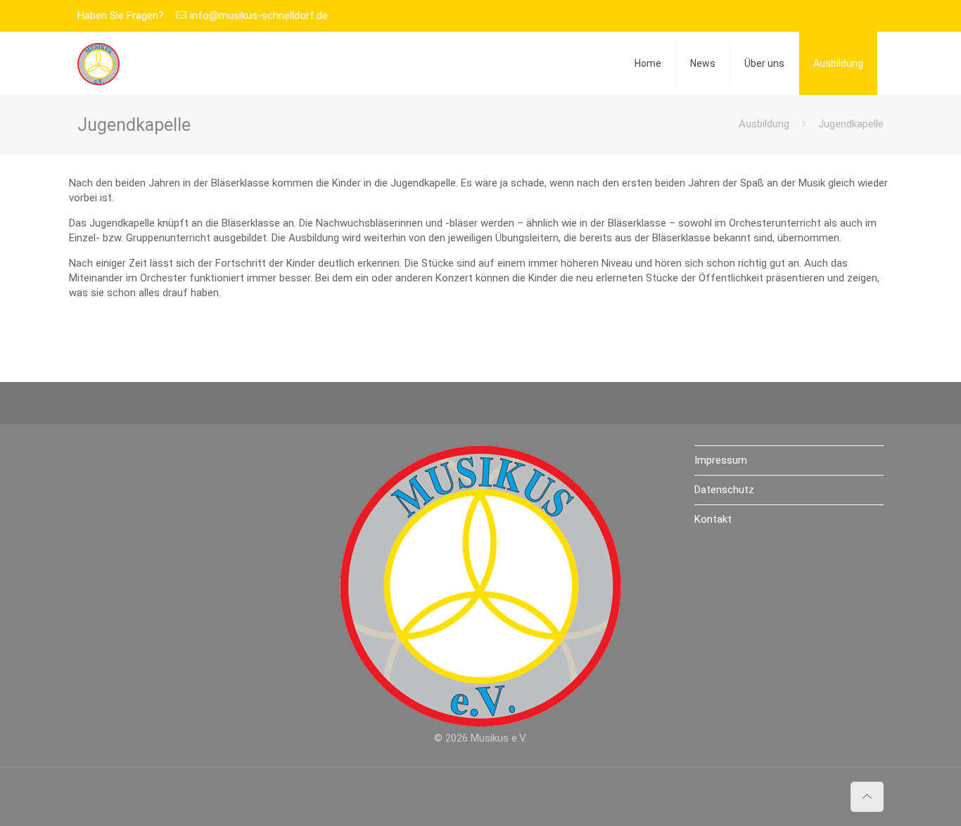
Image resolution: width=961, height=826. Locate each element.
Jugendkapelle (851, 123)
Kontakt (713, 519)
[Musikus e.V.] (98, 63)
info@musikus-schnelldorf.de (259, 15)
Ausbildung (764, 123)
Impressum (720, 460)
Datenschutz (724, 489)
